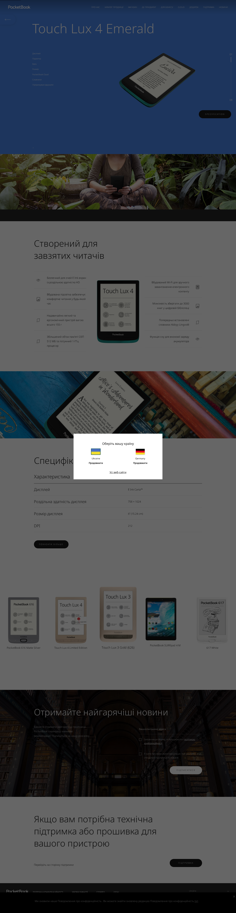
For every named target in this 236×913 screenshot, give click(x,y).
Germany (140, 458)
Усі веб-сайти (118, 472)
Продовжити (96, 462)
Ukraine (96, 458)
